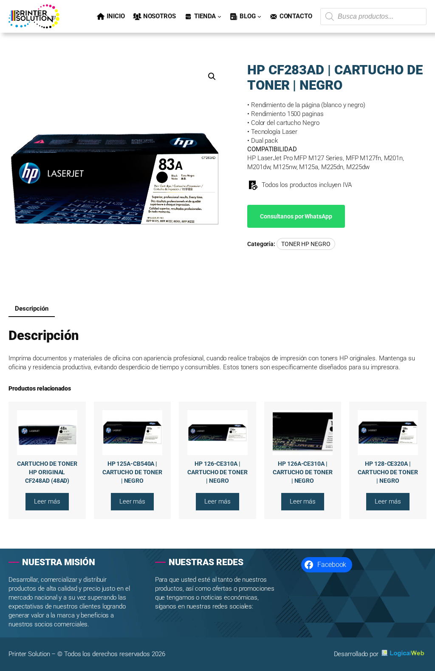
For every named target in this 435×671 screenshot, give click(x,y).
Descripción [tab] (31, 308)
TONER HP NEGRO (305, 244)
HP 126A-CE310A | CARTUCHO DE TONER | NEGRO (303, 472)
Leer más (51, 503)
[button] (212, 76)
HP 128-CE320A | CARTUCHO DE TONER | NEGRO (388, 472)
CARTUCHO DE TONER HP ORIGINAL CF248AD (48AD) (47, 472)
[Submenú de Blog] (259, 16)
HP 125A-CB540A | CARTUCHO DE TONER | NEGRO (132, 472)
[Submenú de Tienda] (219, 16)
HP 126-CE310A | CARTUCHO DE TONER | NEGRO (217, 472)
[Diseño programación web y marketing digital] (403, 652)
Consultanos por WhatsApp (296, 216)
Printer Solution (29, 654)
